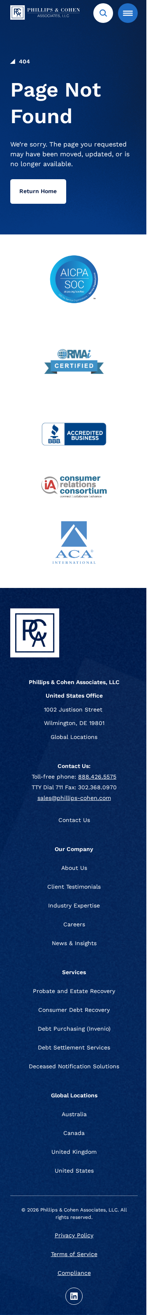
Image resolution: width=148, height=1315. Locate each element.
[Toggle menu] (128, 13)
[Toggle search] (103, 13)
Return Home (38, 191)
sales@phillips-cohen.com (74, 798)
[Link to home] (51, 13)
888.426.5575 (97, 776)
